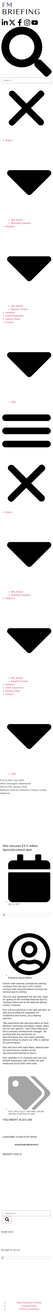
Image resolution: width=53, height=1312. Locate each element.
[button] (26, 52)
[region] (26, 821)
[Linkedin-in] (4, 22)
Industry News (12, 319)
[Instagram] (27, 22)
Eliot (22, 1111)
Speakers (10, 312)
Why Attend (17, 219)
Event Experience (14, 315)
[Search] (7, 1220)
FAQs (13, 402)
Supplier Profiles (19, 309)
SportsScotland (26, 1114)
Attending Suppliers (21, 223)
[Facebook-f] (19, 22)
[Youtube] (34, 22)
